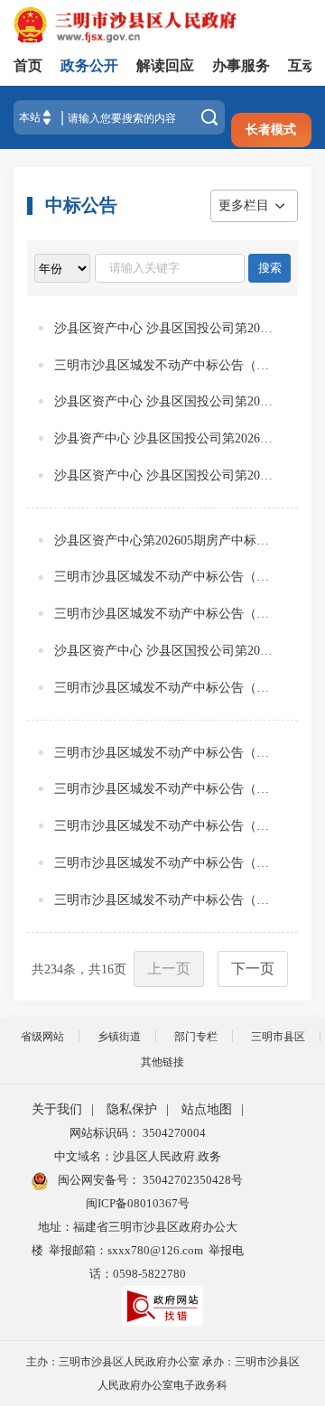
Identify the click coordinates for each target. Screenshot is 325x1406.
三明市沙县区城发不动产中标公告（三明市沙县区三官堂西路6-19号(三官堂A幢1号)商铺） (164, 789)
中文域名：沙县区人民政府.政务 (137, 1156)
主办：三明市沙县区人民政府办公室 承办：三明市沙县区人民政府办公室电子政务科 (163, 1373)
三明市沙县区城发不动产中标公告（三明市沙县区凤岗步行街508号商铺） (164, 752)
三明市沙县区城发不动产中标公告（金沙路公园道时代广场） (164, 826)
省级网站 (42, 1036)
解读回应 (165, 65)
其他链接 (162, 1062)
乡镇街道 (119, 1036)
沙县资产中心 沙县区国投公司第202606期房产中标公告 (164, 438)
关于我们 (57, 1109)
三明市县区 (278, 1036)
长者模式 (271, 129)
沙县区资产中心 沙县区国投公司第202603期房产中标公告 (164, 650)
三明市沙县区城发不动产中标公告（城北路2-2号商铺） (164, 365)
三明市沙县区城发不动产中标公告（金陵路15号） (164, 613)
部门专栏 (196, 1036)
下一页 (252, 968)
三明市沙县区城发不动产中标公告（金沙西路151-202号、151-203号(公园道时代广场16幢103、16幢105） (164, 900)
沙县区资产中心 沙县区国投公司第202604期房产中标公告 (164, 475)
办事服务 (241, 65)
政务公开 (89, 65)
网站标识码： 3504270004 (138, 1133)
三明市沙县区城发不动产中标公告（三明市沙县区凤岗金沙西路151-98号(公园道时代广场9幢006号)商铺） (164, 687)
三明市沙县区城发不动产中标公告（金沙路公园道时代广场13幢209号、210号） (164, 863)
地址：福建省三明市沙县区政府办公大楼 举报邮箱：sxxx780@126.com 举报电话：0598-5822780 (138, 1250)
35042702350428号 (191, 1180)
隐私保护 (132, 1109)
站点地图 (206, 1109)
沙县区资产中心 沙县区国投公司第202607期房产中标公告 (164, 401)
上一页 (168, 968)
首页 (28, 65)
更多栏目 (243, 205)
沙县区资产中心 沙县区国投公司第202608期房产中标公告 (164, 328)
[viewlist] (62, 268)
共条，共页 (79, 969)
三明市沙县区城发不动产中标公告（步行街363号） (164, 576)
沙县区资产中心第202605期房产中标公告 (164, 540)
